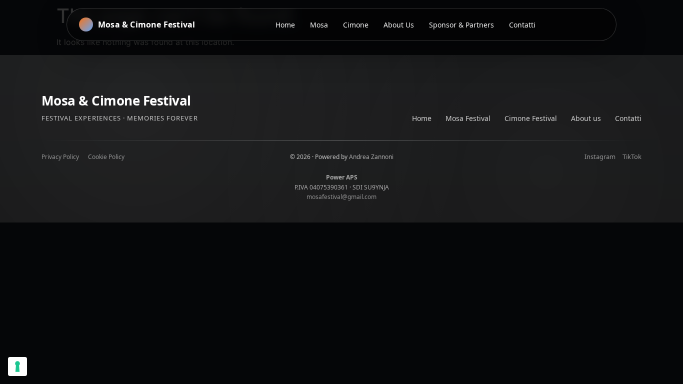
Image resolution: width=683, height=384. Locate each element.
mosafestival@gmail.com (341, 196)
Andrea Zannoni (371, 156)
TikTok (632, 156)
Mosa (319, 25)
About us (586, 118)
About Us (399, 25)
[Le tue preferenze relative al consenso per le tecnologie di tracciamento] (17, 366)
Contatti (628, 118)
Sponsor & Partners (461, 25)
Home (422, 118)
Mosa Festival (468, 118)
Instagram (600, 156)
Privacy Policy (60, 156)
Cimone (355, 25)
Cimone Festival (530, 118)
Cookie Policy (106, 156)
